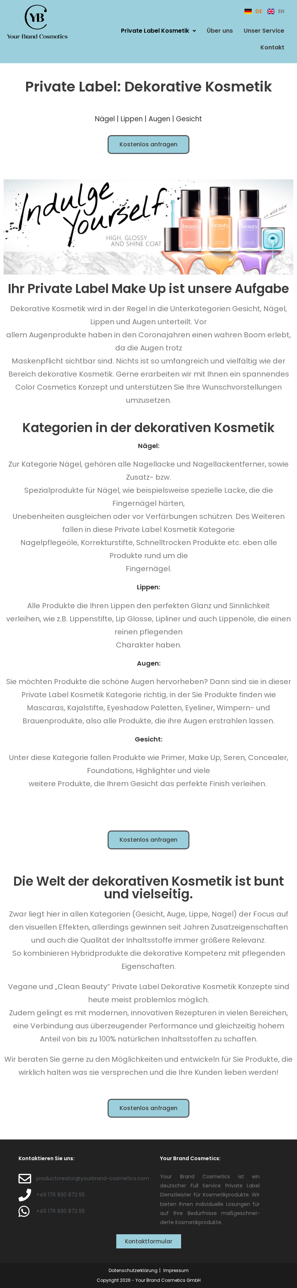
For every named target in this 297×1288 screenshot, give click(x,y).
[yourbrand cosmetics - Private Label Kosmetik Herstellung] (37, 21)
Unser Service (264, 31)
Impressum (176, 1270)
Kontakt (272, 47)
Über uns (220, 31)
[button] (158, 31)
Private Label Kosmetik (155, 31)
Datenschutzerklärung (133, 1270)
